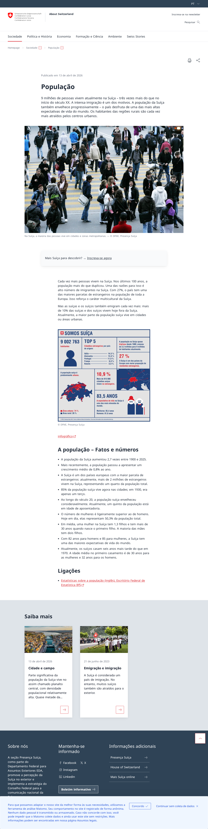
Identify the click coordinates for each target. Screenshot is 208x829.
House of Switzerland (125, 767)
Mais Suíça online (122, 777)
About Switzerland (61, 14)
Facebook (69, 763)
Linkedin (69, 777)
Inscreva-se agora (99, 258)
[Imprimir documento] (189, 60)
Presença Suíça (120, 757)
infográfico (65, 436)
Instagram (70, 770)
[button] (15, 36)
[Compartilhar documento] (198, 60)
